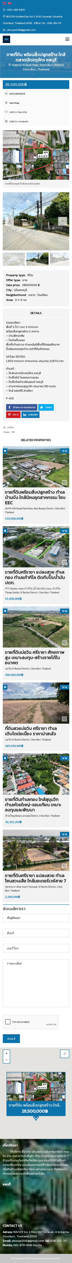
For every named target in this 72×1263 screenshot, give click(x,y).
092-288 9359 (15, 10)
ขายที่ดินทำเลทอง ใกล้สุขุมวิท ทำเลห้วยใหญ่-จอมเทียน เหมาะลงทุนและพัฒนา (33, 804)
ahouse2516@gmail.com (20, 30)
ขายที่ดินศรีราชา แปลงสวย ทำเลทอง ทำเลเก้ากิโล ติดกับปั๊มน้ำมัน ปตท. (35, 577)
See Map (14, 103)
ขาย (24, 280)
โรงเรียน (42, 295)
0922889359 (17, 94)
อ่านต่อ (49, 1173)
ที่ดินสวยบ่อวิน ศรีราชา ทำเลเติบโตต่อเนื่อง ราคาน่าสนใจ (31, 731)
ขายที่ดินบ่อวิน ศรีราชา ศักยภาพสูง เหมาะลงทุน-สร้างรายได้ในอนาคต (34, 657)
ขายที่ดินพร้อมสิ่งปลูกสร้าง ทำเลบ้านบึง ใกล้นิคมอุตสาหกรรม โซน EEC (35, 497)
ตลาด (32, 295)
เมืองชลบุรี (20, 290)
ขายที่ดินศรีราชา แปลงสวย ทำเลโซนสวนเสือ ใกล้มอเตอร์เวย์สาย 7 (35, 878)
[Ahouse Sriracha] (5, 39)
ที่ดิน (30, 275)
